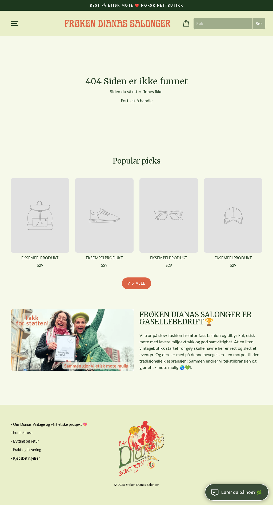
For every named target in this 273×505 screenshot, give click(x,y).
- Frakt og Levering (26, 449)
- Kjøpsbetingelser (25, 458)
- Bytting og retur (25, 441)
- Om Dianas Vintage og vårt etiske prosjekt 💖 (49, 424)
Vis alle (136, 283)
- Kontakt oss (21, 432)
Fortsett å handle (136, 100)
